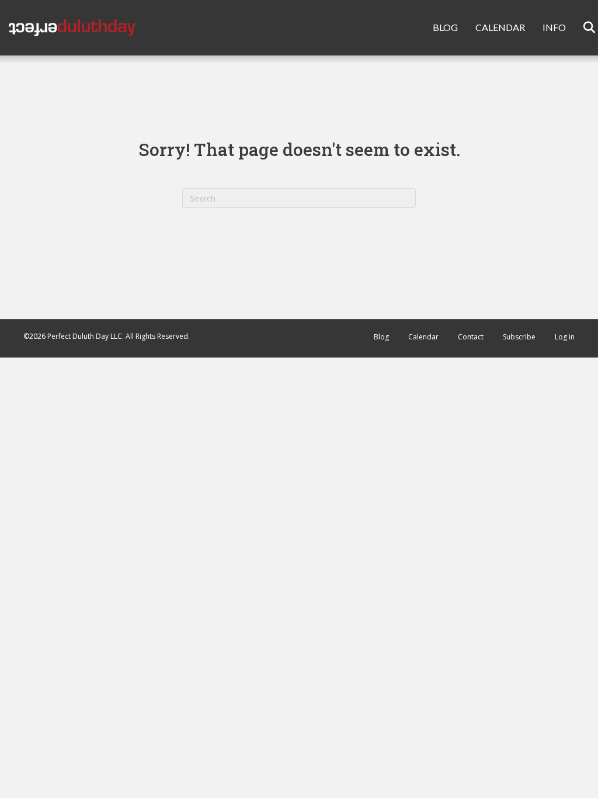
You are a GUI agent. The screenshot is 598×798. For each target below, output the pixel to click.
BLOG (445, 27)
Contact (471, 337)
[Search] (582, 27)
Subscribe (519, 337)
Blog (381, 337)
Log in (565, 337)
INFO (554, 27)
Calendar (423, 337)
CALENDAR (500, 27)
